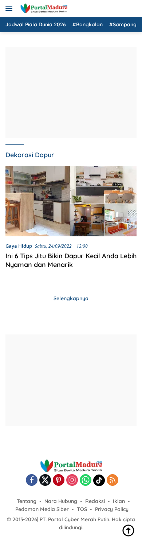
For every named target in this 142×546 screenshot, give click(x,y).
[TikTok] (99, 480)
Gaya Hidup (18, 246)
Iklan (119, 501)
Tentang (26, 501)
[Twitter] (45, 480)
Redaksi (95, 501)
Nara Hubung (60, 501)
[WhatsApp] (85, 480)
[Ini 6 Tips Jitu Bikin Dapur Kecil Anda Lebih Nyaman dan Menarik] (71, 201)
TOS (82, 509)
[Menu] (10, 8)
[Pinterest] (58, 480)
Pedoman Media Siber (42, 509)
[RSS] (112, 480)
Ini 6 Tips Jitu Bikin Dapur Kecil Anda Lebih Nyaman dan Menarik (71, 260)
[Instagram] (72, 480)
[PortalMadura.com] (42, 8)
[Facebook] (32, 480)
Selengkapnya (71, 298)
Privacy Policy (112, 509)
